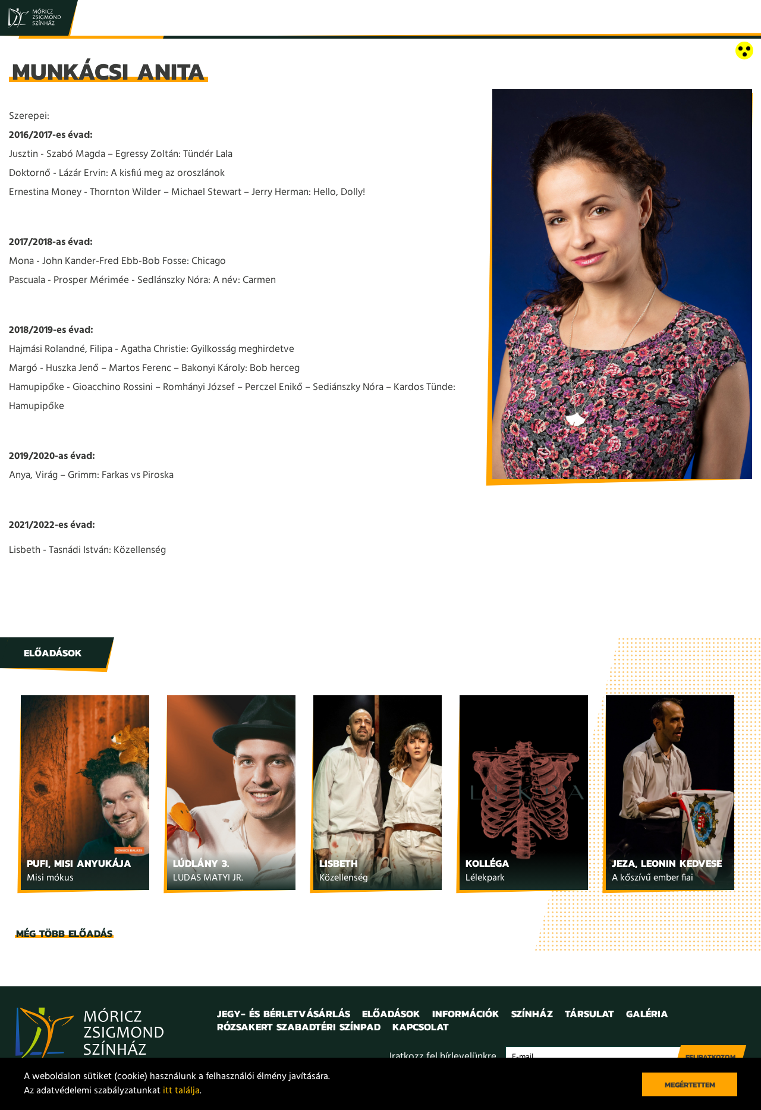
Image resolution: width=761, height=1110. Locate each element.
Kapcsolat (420, 1026)
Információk (465, 1013)
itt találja (181, 1091)
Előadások (391, 1013)
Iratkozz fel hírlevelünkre (442, 1057)
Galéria (647, 1013)
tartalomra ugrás (35, 51)
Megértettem (690, 1084)
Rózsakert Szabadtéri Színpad (298, 1026)
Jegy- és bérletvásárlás (283, 1013)
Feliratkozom (710, 1057)
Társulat (589, 1013)
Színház (532, 1013)
